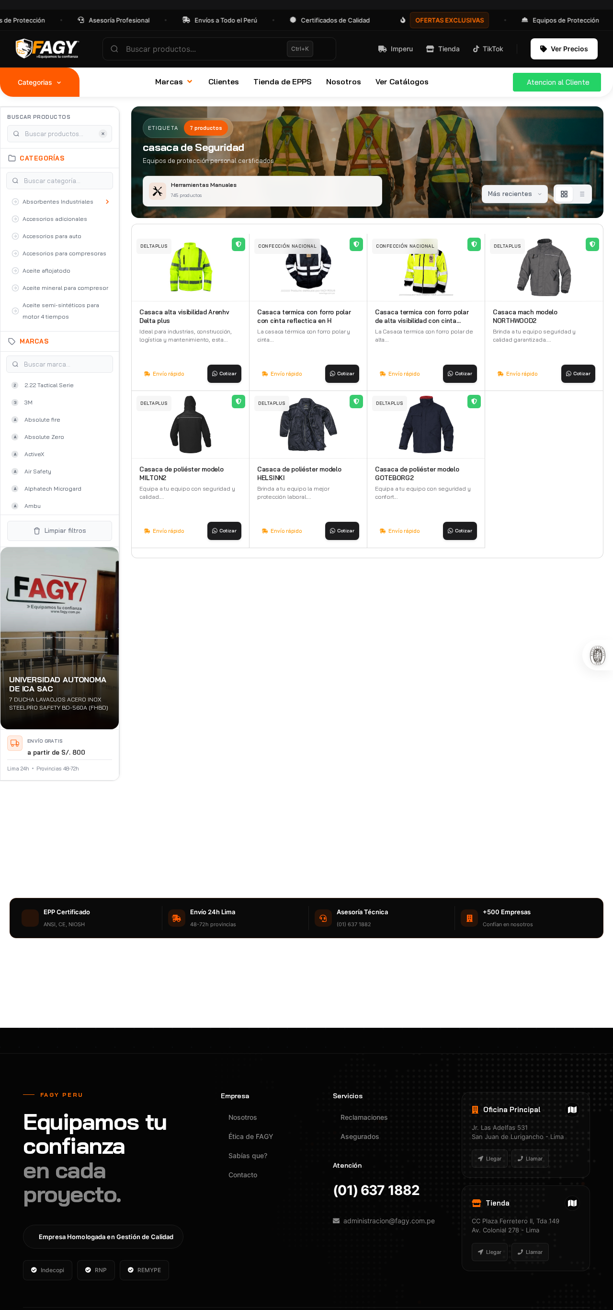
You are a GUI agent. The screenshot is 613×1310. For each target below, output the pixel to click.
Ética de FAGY (250, 1136)
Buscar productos (38, 117)
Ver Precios (569, 49)
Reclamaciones (364, 1117)
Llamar (534, 1158)
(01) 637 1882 (376, 1190)
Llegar (493, 1158)
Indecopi (52, 1270)
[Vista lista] (581, 194)
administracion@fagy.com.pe (389, 1221)
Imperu (402, 49)
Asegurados (360, 1136)
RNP (101, 1270)
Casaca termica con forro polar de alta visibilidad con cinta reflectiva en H (421, 320)
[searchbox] (219, 48)
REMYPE (149, 1270)
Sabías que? (247, 1155)
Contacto (242, 1175)
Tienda (449, 49)
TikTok (493, 49)
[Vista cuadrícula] (564, 194)
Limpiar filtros (65, 530)
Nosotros (242, 1117)
